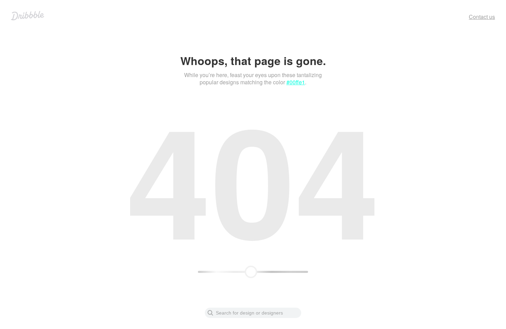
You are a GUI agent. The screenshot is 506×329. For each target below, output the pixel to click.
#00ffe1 (295, 82)
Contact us (482, 17)
